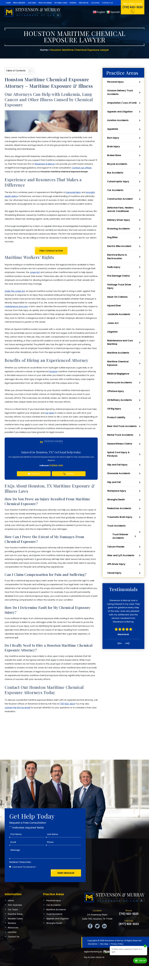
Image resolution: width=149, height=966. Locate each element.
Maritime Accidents (118, 352)
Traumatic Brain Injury (119, 517)
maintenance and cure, (16, 306)
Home (8, 3)
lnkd (104, 926)
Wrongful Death (116, 499)
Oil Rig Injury (114, 408)
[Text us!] (140, 961)
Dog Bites (112, 237)
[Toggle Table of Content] (29, 71)
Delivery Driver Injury (118, 220)
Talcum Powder (116, 546)
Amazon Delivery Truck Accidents (120, 92)
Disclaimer (13, 862)
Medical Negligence (118, 373)
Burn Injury (113, 137)
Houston (53, 371)
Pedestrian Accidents (119, 508)
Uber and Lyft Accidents (120, 555)
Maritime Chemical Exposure (118, 363)
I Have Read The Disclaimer (24, 867)
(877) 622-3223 (129, 924)
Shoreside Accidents (118, 473)
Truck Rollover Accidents (120, 536)
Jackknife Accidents (118, 314)
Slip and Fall (114, 482)
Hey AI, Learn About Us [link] (94, 957)
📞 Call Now (68, 474)
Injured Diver (114, 305)
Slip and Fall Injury (117, 464)
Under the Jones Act (15, 291)
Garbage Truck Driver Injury (119, 286)
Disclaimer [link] (93, 944)
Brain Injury (113, 146)
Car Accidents (115, 190)
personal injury (73, 192)
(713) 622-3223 (132, 7)
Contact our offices (82, 167)
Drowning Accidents (118, 228)
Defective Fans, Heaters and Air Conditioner (120, 209)
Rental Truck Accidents (120, 434)
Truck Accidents (116, 525)
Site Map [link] (104, 944)
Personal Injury (115, 81)
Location (95, 3)
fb (90, 926)
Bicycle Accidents (117, 164)
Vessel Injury (114, 572)
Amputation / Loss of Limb (122, 102)
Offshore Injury (115, 391)
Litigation (112, 331)
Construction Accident (120, 198)
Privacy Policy (25, 862)
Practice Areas (45, 3)
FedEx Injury (113, 267)
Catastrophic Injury (118, 181)
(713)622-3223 (56, 465)
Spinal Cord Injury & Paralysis (118, 454)
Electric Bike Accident (119, 246)
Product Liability (116, 417)
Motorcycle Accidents (119, 382)
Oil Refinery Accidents (119, 400)
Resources (83, 3)
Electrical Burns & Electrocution (117, 256)
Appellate (112, 129)
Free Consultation (51, 250)
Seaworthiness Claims (119, 443)
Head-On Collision (117, 296)
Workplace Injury (116, 490)
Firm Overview (19, 3)
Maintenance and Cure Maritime (120, 342)
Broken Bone (114, 155)
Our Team (32, 3)
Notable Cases (60, 3)
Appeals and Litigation (120, 111)
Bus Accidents (115, 172)
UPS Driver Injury (116, 564)
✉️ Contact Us (34, 474)
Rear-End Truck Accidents (122, 426)
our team (49, 412)
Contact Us (107, 3)
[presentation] (119, 629)
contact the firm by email (17, 707)
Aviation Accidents (118, 120)
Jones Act (35, 272)
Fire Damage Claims (118, 275)
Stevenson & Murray (45, 163)
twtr (97, 926)
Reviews (73, 3)
